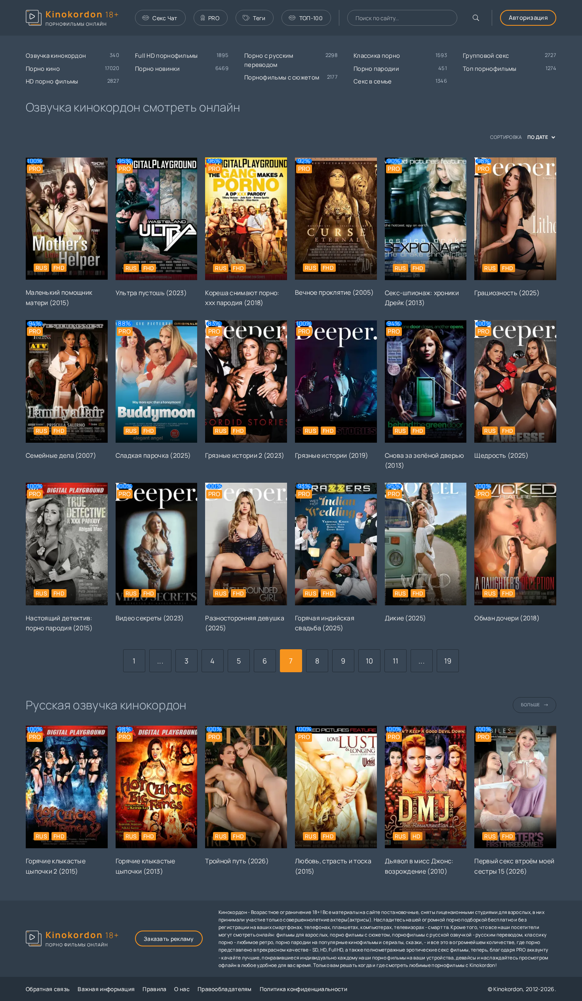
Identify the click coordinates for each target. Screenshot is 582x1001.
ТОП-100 (311, 18)
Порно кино (43, 68)
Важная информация (106, 989)
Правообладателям (225, 989)
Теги (259, 18)
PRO (213, 18)
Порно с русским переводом (268, 60)
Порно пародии (376, 68)
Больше (530, 704)
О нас (182, 989)
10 (369, 660)
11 (396, 660)
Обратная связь (48, 989)
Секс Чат (164, 18)
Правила (154, 989)
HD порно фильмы (52, 81)
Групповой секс (486, 55)
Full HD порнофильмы (166, 55)
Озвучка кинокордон (56, 55)
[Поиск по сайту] (476, 18)
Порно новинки (157, 68)
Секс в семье (373, 81)
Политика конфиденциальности (303, 989)
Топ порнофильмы (490, 68)
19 (448, 660)
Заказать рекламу (169, 938)
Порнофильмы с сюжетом (281, 77)
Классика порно (377, 55)
